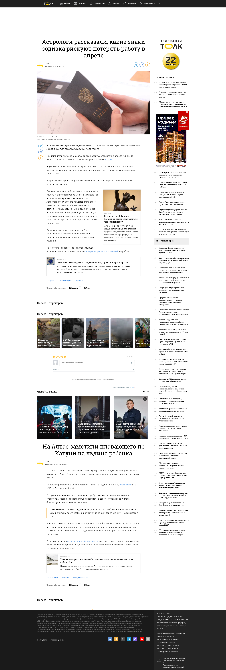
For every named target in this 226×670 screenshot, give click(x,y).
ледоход (65, 577)
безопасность (52, 577)
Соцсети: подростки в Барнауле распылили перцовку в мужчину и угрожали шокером (174, 231)
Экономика (132, 3)
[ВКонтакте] (142, 65)
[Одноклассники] (148, 65)
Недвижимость (149, 3)
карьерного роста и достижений (101, 251)
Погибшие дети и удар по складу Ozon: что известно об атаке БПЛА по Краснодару (173, 184)
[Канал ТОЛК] (86, 288)
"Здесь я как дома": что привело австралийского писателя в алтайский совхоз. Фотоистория (172, 371)
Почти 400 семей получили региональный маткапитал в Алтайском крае (171, 418)
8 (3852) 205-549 (166, 648)
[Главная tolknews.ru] (48, 3)
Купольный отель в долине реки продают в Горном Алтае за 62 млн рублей (173, 351)
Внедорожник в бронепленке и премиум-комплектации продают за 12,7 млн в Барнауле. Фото (173, 270)
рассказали (125, 484)
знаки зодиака (66, 281)
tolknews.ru (167, 613)
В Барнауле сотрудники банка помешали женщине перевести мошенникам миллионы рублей (92, 428)
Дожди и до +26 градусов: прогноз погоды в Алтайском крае (173, 380)
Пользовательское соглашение (173, 661)
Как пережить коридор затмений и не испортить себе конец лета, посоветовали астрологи (174, 280)
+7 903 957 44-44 (166, 639)
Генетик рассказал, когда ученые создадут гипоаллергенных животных (173, 428)
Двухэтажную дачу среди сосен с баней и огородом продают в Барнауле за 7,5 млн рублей (173, 212)
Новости (67, 3)
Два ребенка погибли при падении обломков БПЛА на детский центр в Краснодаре (174, 260)
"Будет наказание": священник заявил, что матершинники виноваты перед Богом (172, 485)
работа (79, 281)
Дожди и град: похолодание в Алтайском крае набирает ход (171, 504)
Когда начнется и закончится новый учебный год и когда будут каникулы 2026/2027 (173, 361)
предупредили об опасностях (82, 541)
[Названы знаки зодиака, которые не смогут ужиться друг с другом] (51, 266)
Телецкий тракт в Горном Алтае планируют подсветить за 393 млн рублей (173, 331)
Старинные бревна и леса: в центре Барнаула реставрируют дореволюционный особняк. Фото (174, 312)
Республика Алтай (80, 577)
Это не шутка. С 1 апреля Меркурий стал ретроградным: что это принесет (121, 219)
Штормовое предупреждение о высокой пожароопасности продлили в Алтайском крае (172, 532)
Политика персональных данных (174, 659)
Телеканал (82, 3)
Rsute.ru (109, 159)
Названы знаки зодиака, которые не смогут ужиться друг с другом (93, 262)
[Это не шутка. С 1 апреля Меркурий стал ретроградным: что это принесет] (122, 200)
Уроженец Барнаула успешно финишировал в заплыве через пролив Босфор (172, 250)
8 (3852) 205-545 (166, 645)
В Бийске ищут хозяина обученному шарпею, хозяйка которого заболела (171, 465)
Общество (48, 66)
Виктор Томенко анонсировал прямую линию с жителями (171, 203)
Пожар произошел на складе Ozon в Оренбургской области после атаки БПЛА (174, 522)
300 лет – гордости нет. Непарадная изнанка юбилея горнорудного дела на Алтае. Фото (173, 322)
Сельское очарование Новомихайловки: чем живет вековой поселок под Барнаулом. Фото (173, 390)
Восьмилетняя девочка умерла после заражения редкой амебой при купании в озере (173, 84)
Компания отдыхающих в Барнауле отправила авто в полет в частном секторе (174, 221)
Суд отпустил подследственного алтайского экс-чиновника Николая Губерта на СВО (173, 174)
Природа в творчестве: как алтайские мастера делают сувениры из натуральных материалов (170, 301)
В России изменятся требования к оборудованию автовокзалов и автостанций (173, 512)
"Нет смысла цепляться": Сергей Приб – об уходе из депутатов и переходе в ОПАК (172, 341)
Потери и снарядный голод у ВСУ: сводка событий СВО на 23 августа (173, 437)
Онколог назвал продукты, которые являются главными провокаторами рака (171, 401)
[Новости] (73, 288)
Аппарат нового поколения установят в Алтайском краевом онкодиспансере (173, 445)
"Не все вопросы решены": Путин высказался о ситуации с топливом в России (173, 455)
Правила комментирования (172, 663)
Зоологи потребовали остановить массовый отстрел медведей (173, 409)
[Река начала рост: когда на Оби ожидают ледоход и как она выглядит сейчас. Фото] (52, 563)
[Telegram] (136, 65)
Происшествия (99, 3)
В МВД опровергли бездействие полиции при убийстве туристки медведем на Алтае (173, 475)
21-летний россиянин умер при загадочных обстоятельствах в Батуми (53, 429)
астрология (51, 281)
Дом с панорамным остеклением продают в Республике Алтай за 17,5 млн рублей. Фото (173, 495)
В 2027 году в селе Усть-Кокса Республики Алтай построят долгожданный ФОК (129, 428)
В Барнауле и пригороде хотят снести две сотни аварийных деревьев (171, 290)
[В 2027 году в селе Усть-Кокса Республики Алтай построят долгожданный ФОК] (131, 417)
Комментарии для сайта (124, 387)
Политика (116, 3)
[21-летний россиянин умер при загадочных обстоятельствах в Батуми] (54, 417)
